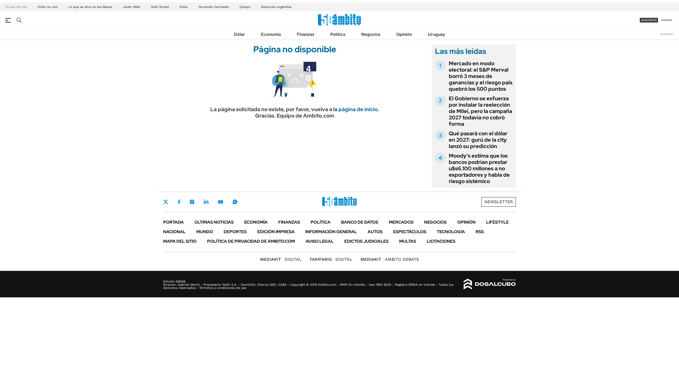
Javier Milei (131, 7)
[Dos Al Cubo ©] (490, 284)
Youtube (220, 202)
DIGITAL (281, 259)
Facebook (179, 201)
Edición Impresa (276, 232)
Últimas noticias (214, 222)
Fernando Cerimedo (214, 7)
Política (337, 34)
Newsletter (667, 34)
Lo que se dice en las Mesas (90, 7)
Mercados (401, 222)
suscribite (649, 20)
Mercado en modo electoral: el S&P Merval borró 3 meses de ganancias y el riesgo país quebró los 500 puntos (480, 76)
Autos (375, 232)
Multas (407, 241)
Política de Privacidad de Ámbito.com (251, 241)
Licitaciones (441, 241)
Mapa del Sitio (180, 241)
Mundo (204, 232)
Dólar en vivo (48, 7)
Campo (245, 7)
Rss (480, 232)
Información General (331, 232)
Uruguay (436, 34)
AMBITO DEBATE (389, 259)
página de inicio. (358, 109)
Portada (173, 222)
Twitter (165, 202)
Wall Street (160, 7)
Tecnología (451, 232)
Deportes (235, 232)
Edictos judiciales (366, 241)
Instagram (192, 201)
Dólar (184, 7)
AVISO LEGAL (320, 241)
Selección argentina (276, 7)
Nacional (174, 232)
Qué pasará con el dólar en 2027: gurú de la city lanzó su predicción (478, 140)
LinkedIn (206, 201)
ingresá (666, 20)
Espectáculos (409, 232)
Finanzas (305, 34)
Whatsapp (235, 201)
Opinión (404, 34)
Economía (271, 34)
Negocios (370, 34)
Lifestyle (497, 222)
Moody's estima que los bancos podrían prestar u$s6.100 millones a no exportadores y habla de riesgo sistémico (479, 168)
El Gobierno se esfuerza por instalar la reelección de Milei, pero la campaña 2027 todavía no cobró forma (480, 111)
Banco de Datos (359, 222)
